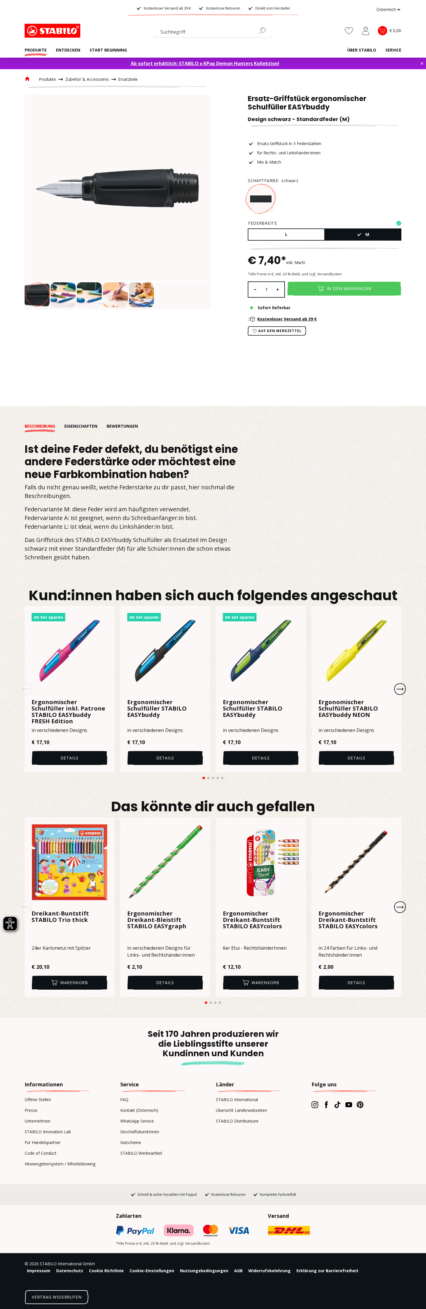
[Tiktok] (337, 1104)
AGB (238, 1270)
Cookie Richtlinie (106, 1270)
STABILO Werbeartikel (141, 1153)
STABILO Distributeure (237, 1121)
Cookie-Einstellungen (152, 1270)
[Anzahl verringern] (255, 289)
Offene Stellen (38, 1099)
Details (70, 758)
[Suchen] (264, 31)
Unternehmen (37, 1121)
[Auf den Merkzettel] (106, 614)
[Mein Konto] (366, 31)
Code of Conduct (41, 1153)
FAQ (124, 1099)
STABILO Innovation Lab (48, 1131)
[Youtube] (348, 1104)
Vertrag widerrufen (56, 1297)
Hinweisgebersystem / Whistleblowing (60, 1164)
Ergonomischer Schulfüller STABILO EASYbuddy (157, 709)
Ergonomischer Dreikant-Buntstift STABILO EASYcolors (252, 920)
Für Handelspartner (43, 1142)
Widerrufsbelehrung (269, 1270)
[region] (117, 202)
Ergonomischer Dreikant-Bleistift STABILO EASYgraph (156, 920)
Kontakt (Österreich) (139, 1110)
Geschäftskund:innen (139, 1131)
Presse (31, 1110)
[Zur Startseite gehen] (54, 31)
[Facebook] (326, 1104)
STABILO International (237, 1099)
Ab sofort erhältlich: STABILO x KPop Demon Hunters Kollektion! (205, 63)
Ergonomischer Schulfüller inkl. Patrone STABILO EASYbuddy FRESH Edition (68, 711)
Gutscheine (130, 1142)
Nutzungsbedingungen (204, 1270)
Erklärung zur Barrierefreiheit (327, 1270)
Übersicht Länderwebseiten (241, 1110)
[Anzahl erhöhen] (278, 289)
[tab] (44, 426)
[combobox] (213, 33)
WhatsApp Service (137, 1121)
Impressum (38, 1270)
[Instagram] (315, 1104)
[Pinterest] (360, 1104)
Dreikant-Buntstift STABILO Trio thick (60, 917)
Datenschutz (69, 1270)
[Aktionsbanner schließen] (422, 63)
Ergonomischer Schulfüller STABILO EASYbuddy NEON (348, 709)
